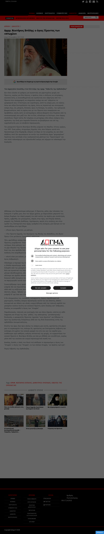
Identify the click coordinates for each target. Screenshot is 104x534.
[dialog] (52, 267)
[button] (52, 265)
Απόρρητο (100, 532)
